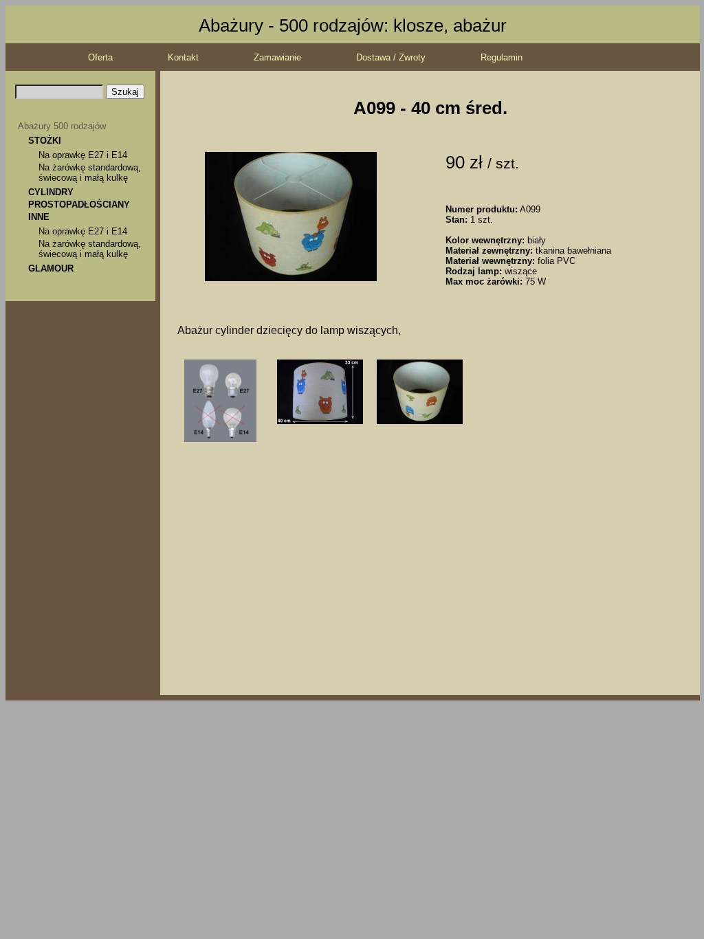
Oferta (100, 57)
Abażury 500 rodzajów (62, 126)
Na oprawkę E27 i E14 (82, 155)
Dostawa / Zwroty (391, 57)
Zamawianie (277, 57)
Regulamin (501, 57)
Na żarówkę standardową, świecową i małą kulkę (89, 172)
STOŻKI (44, 140)
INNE (39, 217)
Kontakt (183, 57)
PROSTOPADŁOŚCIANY (79, 204)
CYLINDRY (51, 192)
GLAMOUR (51, 268)
